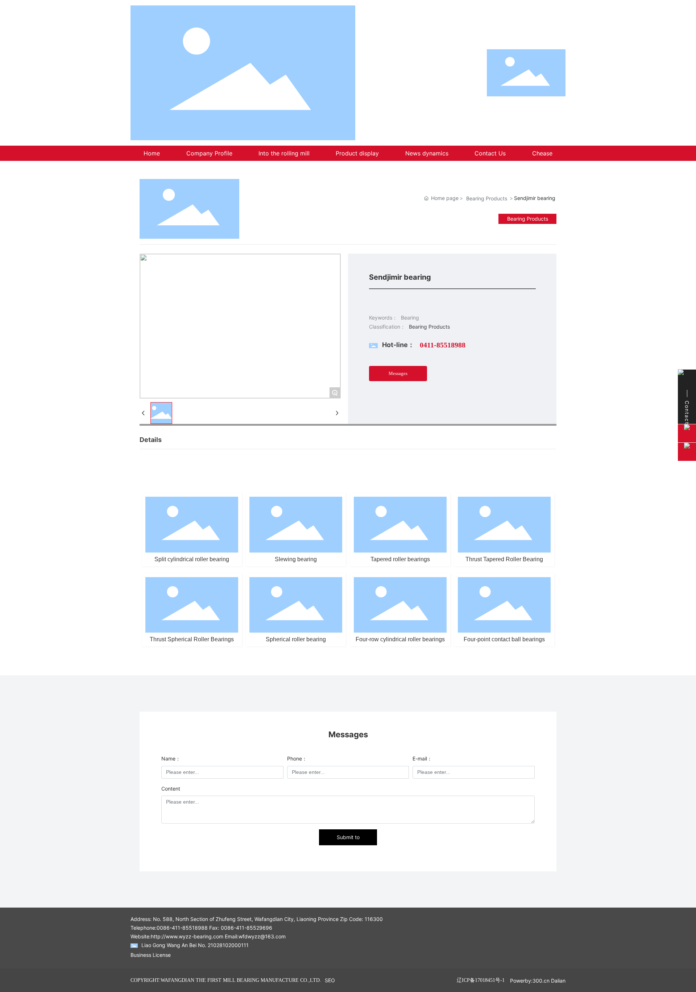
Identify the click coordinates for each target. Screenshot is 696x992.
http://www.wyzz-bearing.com (187, 936)
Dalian (558, 981)
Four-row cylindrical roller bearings (400, 639)
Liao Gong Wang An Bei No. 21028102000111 (195, 945)
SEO (330, 980)
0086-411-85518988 (182, 928)
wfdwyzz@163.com (262, 936)
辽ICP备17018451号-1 (481, 980)
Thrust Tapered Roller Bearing (504, 559)
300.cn (541, 981)
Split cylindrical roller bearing (191, 559)
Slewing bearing (296, 559)
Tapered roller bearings (400, 559)
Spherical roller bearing (296, 639)
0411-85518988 (442, 345)
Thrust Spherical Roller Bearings (192, 639)
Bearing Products (486, 198)
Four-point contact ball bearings (504, 639)
